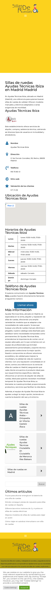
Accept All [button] (24, 588)
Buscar (42, 484)
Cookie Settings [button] (10, 588)
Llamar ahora (25, 305)
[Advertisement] (25, 47)
